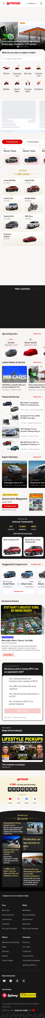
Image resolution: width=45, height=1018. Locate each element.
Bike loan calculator (30, 928)
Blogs (4, 947)
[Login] (41, 3)
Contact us (26, 951)
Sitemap (5, 951)
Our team (26, 947)
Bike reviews (27, 919)
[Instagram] (10, 981)
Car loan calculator (9, 928)
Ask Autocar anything (10, 942)
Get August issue (10, 506)
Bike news (26, 924)
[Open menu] (4, 3)
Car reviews (7, 919)
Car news (6, 924)
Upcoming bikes (28, 915)
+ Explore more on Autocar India (15, 896)
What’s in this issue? (9, 510)
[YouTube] (4, 981)
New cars (6, 910)
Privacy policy (27, 956)
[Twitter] (24, 981)
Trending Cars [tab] (12, 142)
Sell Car (5, 956)
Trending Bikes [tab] (33, 142)
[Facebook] (17, 981)
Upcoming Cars (8, 915)
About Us (26, 942)
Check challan (7, 960)
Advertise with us (29, 965)
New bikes (26, 910)
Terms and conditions (31, 960)
